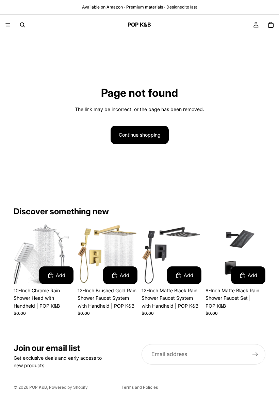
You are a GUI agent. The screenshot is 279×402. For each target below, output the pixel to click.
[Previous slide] (21, 254)
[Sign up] (255, 354)
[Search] (22, 24)
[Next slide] (66, 254)
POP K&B (38, 387)
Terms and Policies (139, 387)
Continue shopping (140, 135)
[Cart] (270, 24)
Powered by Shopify (68, 387)
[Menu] (8, 25)
